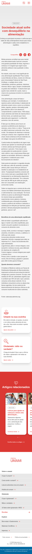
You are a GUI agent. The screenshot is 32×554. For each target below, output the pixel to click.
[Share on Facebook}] (29, 54)
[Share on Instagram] (24, 54)
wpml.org (14, 549)
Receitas (5, 512)
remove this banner (22, 551)
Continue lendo (12, 431)
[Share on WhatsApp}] (20, 54)
